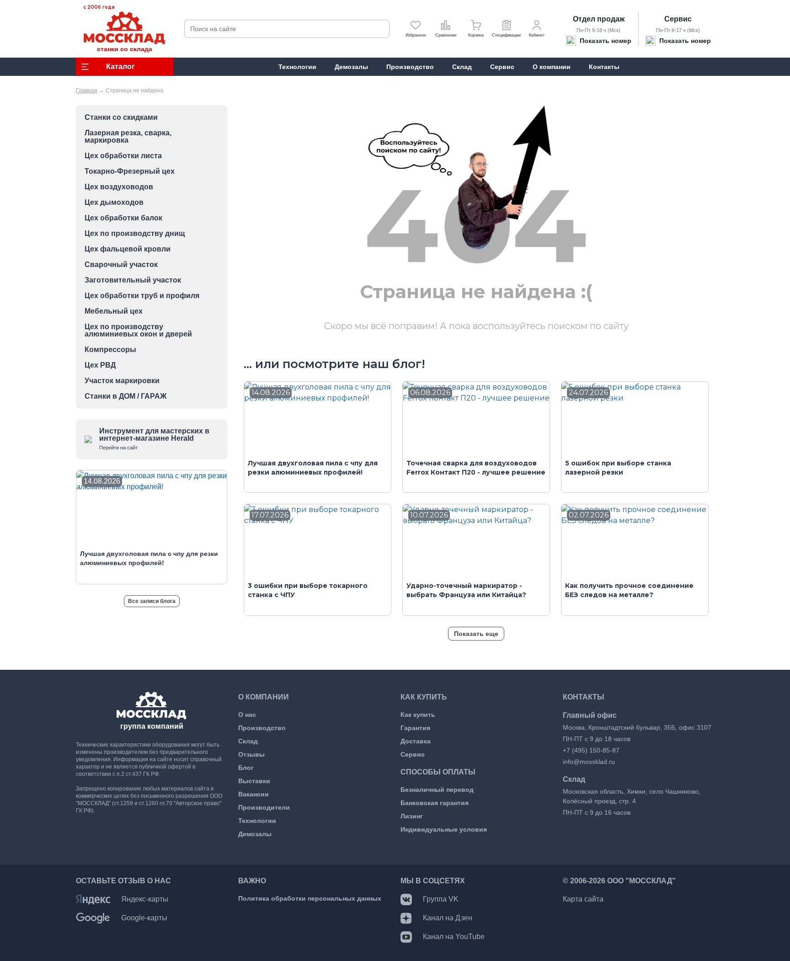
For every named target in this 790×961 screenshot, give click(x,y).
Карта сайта (583, 899)
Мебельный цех (114, 311)
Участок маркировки (122, 380)
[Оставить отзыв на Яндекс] (93, 899)
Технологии (257, 820)
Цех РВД (100, 365)
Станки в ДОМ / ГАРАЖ (125, 396)
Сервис (678, 19)
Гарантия (415, 727)
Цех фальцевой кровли (128, 249)
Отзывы (251, 754)
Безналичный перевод (437, 789)
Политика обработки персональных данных (309, 898)
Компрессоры (110, 349)
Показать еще (476, 633)
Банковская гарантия (434, 802)
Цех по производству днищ (135, 233)
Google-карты (144, 918)
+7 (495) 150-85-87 (591, 750)
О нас (247, 714)
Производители (264, 807)
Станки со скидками (121, 117)
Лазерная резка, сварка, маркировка (128, 136)
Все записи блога (152, 601)
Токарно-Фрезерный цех (130, 171)
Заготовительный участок (133, 280)
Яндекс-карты (144, 899)
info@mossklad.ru (589, 761)
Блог (246, 767)
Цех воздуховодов (119, 187)
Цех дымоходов (114, 202)
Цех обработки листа (123, 156)
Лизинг (411, 816)
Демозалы (255, 834)
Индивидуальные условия (443, 829)
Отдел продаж (599, 19)
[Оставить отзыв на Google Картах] (93, 918)
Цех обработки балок (123, 218)
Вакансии (253, 794)
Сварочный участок (121, 264)
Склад (248, 741)
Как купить (417, 714)
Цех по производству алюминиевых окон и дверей (138, 330)
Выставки (254, 781)
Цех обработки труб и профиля (142, 295)
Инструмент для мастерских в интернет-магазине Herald (154, 438)
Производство (262, 727)
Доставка (415, 741)
